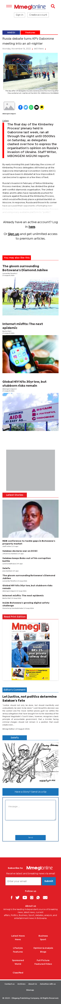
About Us (32, 984)
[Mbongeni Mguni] (9, 106)
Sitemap (30, 990)
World (18, 964)
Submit (48, 881)
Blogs (43, 952)
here (32, 226)
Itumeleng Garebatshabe (12, 608)
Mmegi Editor (8, 729)
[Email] (46, 897)
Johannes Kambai (9, 553)
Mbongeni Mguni (9, 114)
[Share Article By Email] (36, 107)
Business (43, 936)
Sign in (19, 15)
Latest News (18, 936)
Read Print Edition (15, 617)
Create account (38, 15)
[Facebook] (13, 897)
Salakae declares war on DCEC (20, 551)
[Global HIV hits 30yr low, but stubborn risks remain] (30, 412)
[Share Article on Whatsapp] (31, 107)
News (18, 939)
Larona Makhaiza (9, 564)
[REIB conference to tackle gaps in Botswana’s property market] (30, 519)
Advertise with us (48, 984)
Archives (21, 984)
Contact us (9, 984)
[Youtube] (26, 897)
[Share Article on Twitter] (26, 107)
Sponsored (18, 960)
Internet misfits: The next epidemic (23, 596)
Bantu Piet (6, 331)
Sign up (13, 234)
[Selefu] (30, 763)
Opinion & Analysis (43, 948)
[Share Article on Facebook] (20, 107)
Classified (18, 973)
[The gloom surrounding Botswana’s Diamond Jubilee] (30, 296)
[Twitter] (18, 897)
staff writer (7, 546)
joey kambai (7, 571)
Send (30, 837)
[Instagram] (33, 897)
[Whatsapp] (39, 897)
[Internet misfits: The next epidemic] (30, 354)
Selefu (6, 568)
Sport (43, 939)
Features (30, 33)
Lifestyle (18, 948)
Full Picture (43, 960)
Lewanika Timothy (9, 273)
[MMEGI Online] (30, 7)
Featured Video (43, 964)
